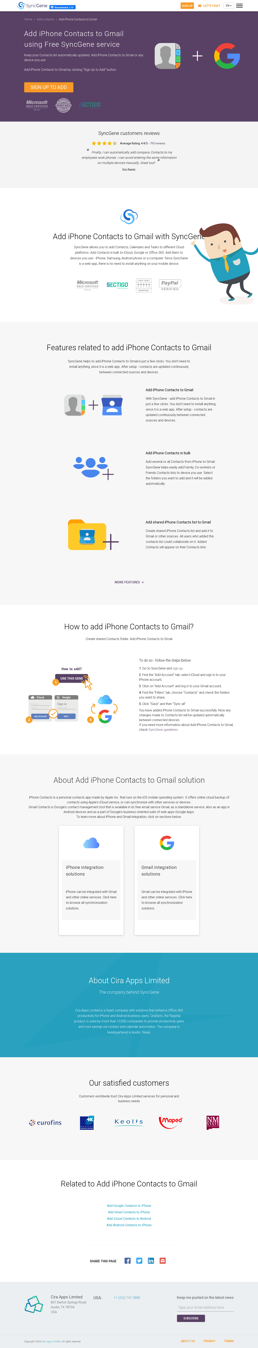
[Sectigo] (90, 105)
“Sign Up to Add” (95, 70)
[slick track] (45, 1123)
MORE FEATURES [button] (128, 582)
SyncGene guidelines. (164, 730)
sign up (177, 668)
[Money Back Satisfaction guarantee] (63, 105)
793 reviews (157, 143)
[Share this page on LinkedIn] (151, 1261)
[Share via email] (163, 1261)
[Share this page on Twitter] (139, 1261)
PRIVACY (209, 1341)
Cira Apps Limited (51, 1341)
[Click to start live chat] (209, 5)
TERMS (229, 1341)
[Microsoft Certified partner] (37, 105)
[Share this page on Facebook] (128, 1261)
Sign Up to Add (49, 87)
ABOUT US (188, 1341)
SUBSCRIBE (191, 1318)
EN (228, 5)
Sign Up (187, 5)
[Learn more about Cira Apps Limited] (34, 1313)
